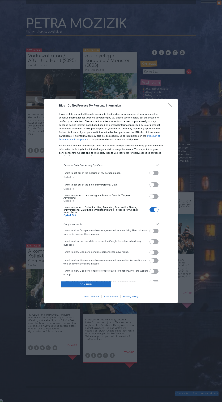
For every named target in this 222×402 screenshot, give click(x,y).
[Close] (171, 106)
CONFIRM (86, 284)
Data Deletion (91, 296)
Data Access (111, 296)
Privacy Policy (130, 296)
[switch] (154, 173)
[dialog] (111, 201)
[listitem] (111, 165)
